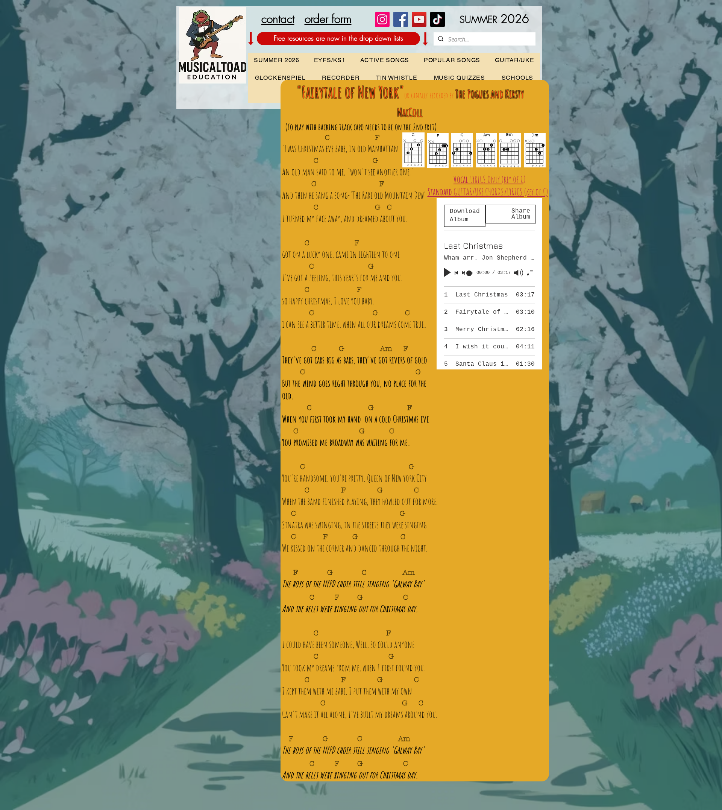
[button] (517, 77)
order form (328, 18)
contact (277, 18)
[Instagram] (382, 19)
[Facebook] (400, 19)
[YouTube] (419, 19)
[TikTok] (437, 19)
